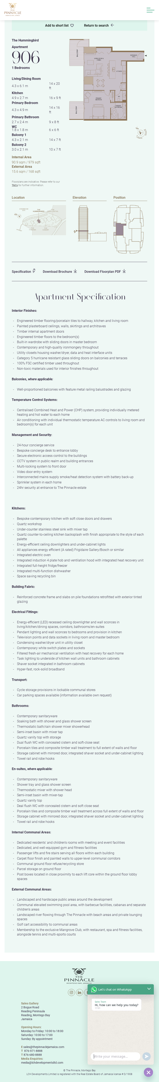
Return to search (96, 25)
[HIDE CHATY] (148, 1072)
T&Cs (15, 185)
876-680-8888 (33, 1055)
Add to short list (57, 25)
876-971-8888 (33, 1051)
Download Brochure (57, 271)
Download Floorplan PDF (102, 271)
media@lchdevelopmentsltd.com (42, 1062)
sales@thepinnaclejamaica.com (43, 1047)
